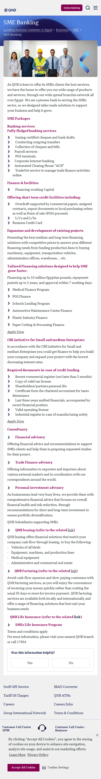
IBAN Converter (66, 687)
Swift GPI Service (16, 687)
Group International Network (25, 713)
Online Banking (72, 8)
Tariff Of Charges (16, 695)
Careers (9, 704)
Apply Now (15, 332)
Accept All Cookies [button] (23, 767)
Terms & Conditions (68, 713)
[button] (55, 767)
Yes (29, 663)
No (71, 663)
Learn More (17, 755)
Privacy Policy (37, 755)
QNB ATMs (62, 695)
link (71, 530)
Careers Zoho (63, 704)
